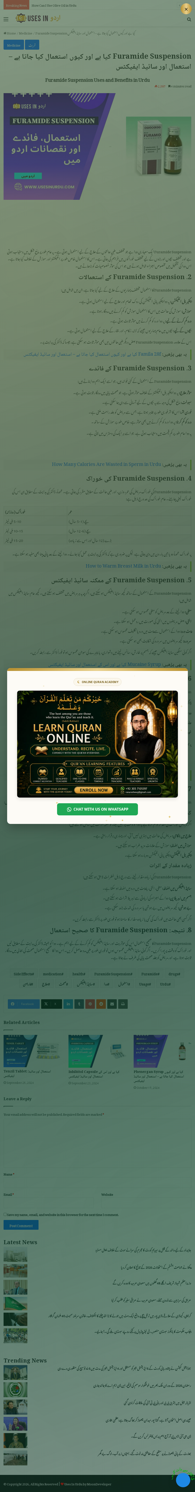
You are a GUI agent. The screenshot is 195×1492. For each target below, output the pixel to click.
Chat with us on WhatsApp (100, 809)
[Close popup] (186, 8)
